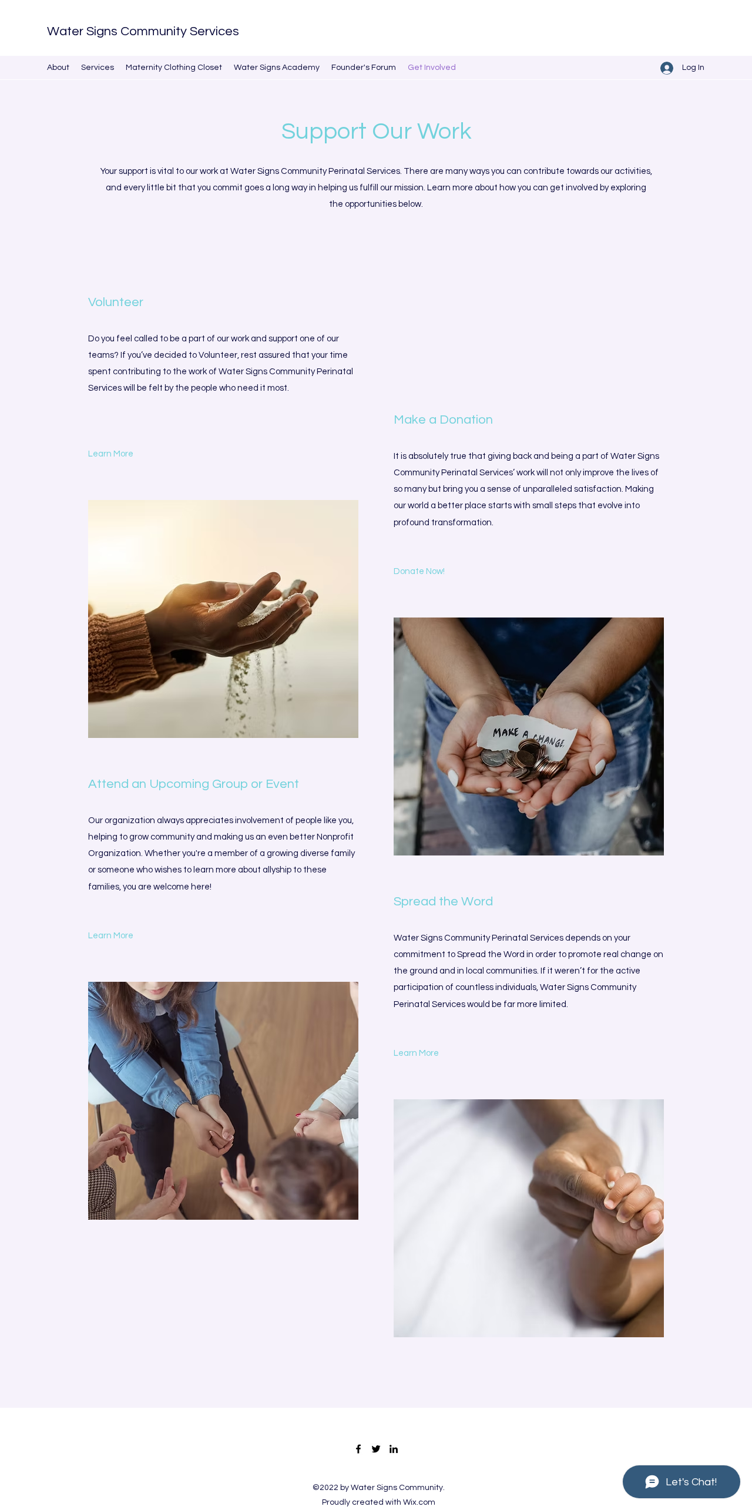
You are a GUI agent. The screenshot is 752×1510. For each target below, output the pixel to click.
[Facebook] (358, 1449)
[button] (416, 1053)
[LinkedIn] (394, 1449)
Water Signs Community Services (143, 31)
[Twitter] (376, 1449)
